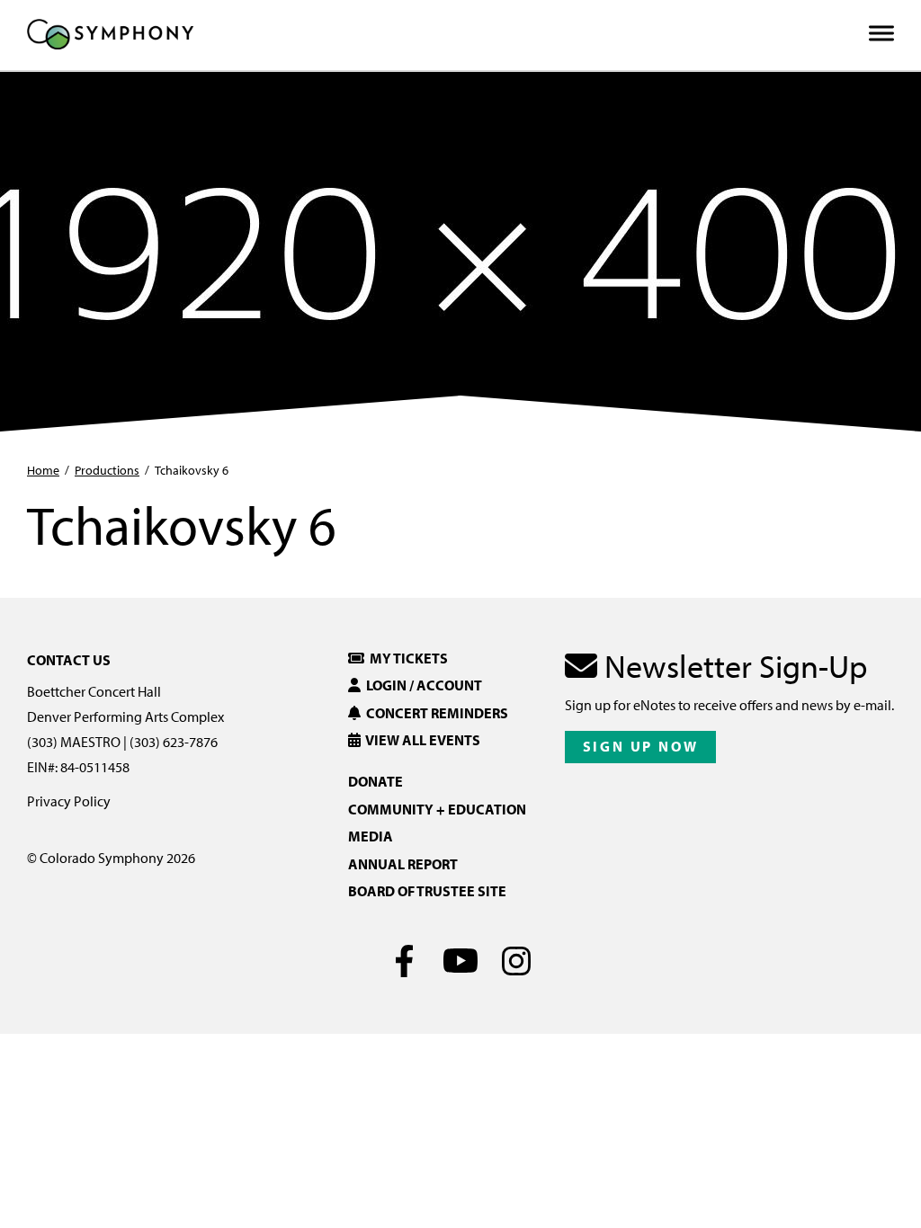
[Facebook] (405, 961)
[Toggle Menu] (881, 33)
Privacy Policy (69, 801)
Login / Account (421, 685)
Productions (107, 470)
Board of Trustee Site (427, 891)
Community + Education (437, 809)
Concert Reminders (434, 713)
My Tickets (406, 658)
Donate (375, 781)
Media (370, 836)
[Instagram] (516, 961)
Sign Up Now (641, 746)
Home (43, 470)
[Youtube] (460, 961)
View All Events (420, 740)
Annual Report (403, 864)
